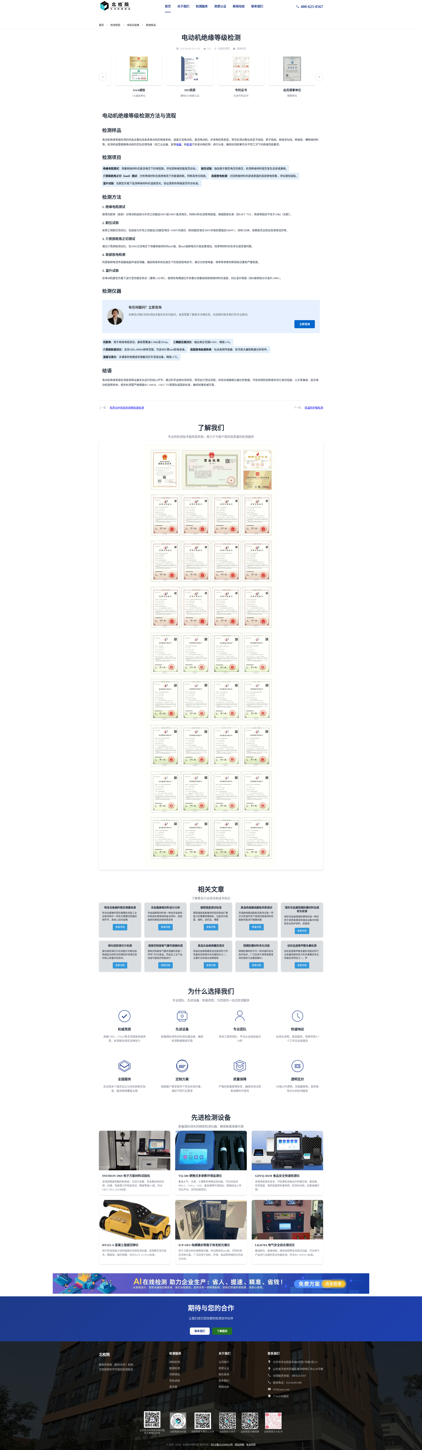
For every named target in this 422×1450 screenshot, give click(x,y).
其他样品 (151, 25)
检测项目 (115, 25)
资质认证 (220, 6)
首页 (168, 6)
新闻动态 (239, 6)
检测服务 (202, 6)
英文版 (173, 1386)
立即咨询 (304, 324)
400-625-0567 (312, 6)
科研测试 (174, 1374)
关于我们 (183, 6)
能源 (189, 144)
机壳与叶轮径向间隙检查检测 (127, 407)
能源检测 (174, 1368)
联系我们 (257, 6)
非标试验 (174, 1380)
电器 (178, 144)
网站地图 (239, 1444)
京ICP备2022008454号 (222, 1444)
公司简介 (224, 1362)
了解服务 (222, 1331)
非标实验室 (133, 25)
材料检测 (174, 1362)
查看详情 (120, 927)
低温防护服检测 (314, 407)
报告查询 (224, 1374)
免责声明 (251, 1444)
